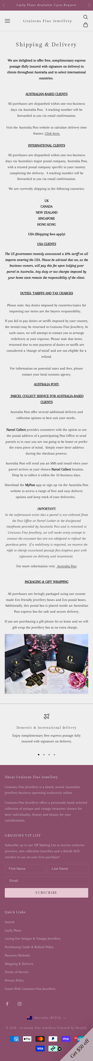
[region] (46, 730)
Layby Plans (13, 930)
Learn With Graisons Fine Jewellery (30, 989)
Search (10, 922)
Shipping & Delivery (19, 964)
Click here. (52, 133)
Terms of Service (17, 972)
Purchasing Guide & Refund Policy (29, 947)
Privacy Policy (14, 980)
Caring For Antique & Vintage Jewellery (33, 938)
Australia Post (66, 566)
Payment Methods (17, 955)
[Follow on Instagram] (19, 1003)
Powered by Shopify (72, 1028)
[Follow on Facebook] (7, 1003)
